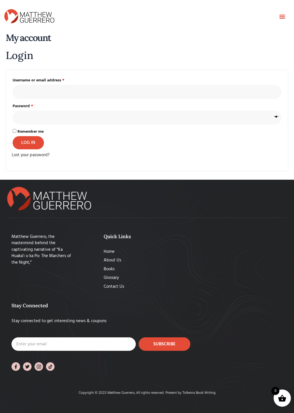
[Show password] (276, 117)
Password (31, 105)
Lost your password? (31, 155)
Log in (28, 142)
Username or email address (47, 80)
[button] (282, 16)
